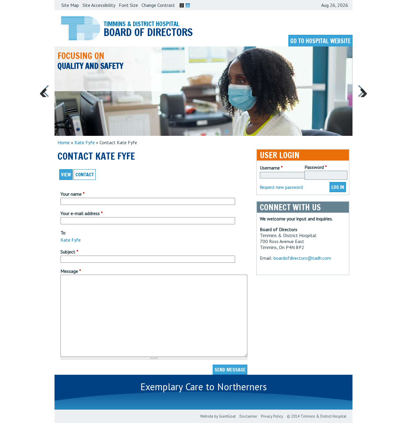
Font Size (128, 5)
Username (271, 168)
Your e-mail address (81, 213)
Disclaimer (248, 416)
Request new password (281, 187)
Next (361, 91)
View (66, 174)
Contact (85, 174)
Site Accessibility (99, 5)
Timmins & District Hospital (141, 23)
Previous (46, 91)
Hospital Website (320, 41)
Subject (69, 252)
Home (64, 142)
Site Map (70, 5)
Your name (72, 194)
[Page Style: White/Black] (181, 5)
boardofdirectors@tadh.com (302, 258)
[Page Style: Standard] (187, 5)
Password (316, 167)
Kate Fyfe (84, 142)
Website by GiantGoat (218, 416)
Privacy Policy (272, 416)
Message (70, 271)
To (63, 233)
